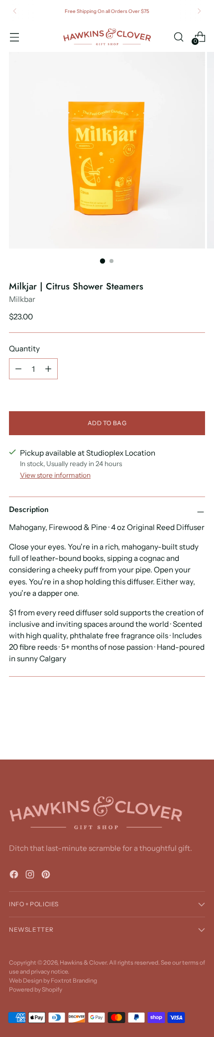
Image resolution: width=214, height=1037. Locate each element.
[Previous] (15, 11)
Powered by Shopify (35, 989)
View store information (55, 475)
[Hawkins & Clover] (107, 36)
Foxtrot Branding (74, 980)
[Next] (199, 11)
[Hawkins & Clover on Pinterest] (47, 875)
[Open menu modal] (14, 36)
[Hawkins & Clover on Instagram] (31, 875)
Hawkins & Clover (83, 962)
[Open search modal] (178, 36)
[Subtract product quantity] (18, 369)
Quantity (24, 348)
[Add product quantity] (48, 369)
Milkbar (22, 299)
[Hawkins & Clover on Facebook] (15, 875)
